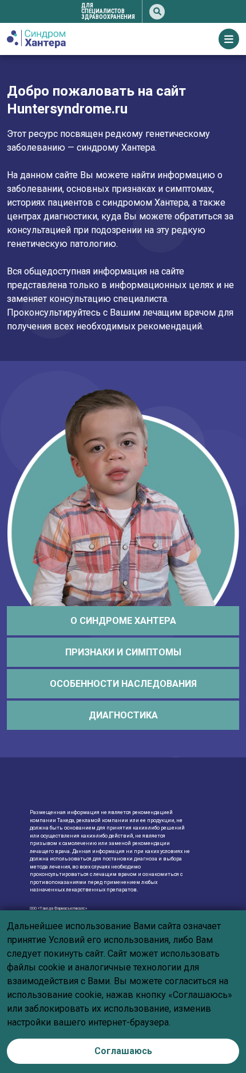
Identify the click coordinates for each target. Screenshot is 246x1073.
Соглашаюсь (123, 1051)
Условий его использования (109, 939)
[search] (157, 11)
